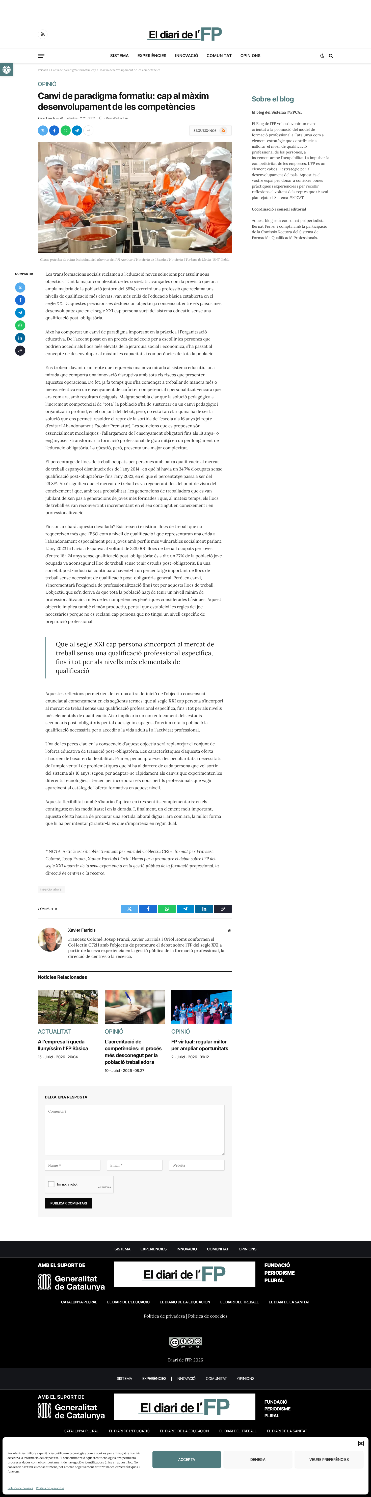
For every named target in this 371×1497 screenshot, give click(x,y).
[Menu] (41, 56)
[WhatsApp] (20, 325)
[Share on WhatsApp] (66, 130)
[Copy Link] (20, 351)
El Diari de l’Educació (128, 1302)
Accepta (186, 1459)
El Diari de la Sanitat (289, 1302)
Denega (258, 1459)
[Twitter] (20, 287)
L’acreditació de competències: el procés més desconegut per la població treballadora (133, 1052)
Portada (43, 70)
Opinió (47, 84)
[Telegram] (20, 313)
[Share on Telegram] (77, 130)
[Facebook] (20, 300)
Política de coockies (207, 1316)
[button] (6, 69)
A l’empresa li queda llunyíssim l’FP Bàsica (63, 1045)
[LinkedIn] (20, 338)
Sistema (119, 55)
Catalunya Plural (79, 1302)
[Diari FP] (185, 34)
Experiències (152, 55)
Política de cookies (20, 1488)
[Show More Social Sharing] (88, 130)
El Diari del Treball (239, 1302)
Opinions (251, 55)
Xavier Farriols (46, 118)
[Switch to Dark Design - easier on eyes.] (322, 56)
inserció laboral (51, 889)
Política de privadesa (50, 1488)
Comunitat (219, 55)
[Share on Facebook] (54, 130)
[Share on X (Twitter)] (43, 130)
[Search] (330, 56)
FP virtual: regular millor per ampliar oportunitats (199, 1045)
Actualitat (54, 1031)
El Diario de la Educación (185, 1302)
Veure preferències (329, 1459)
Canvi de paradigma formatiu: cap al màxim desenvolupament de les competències (123, 101)
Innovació (186, 55)
